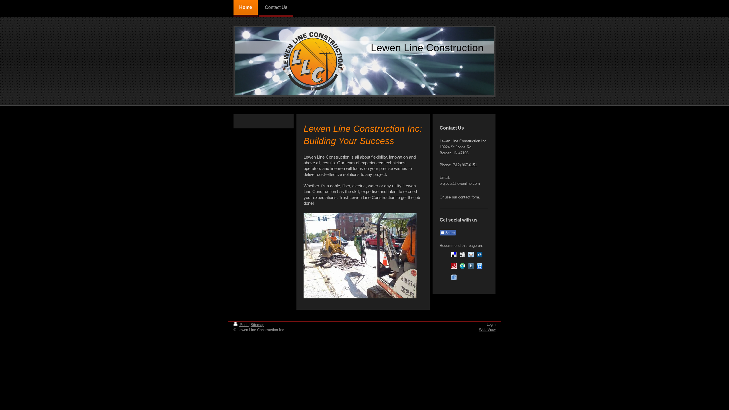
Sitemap (257, 325)
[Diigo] (479, 266)
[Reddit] (471, 254)
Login (491, 324)
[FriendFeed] (454, 277)
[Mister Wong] (454, 266)
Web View (487, 329)
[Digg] (462, 254)
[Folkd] (479, 254)
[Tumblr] (471, 266)
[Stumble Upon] (462, 266)
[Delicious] (454, 254)
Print (244, 325)
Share (450, 233)
